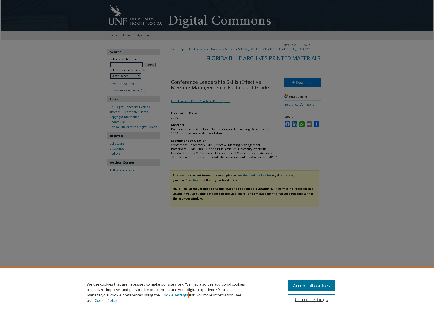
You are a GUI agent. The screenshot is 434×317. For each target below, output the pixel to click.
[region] (217, 292)
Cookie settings (175, 295)
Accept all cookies (311, 286)
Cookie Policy (106, 300)
